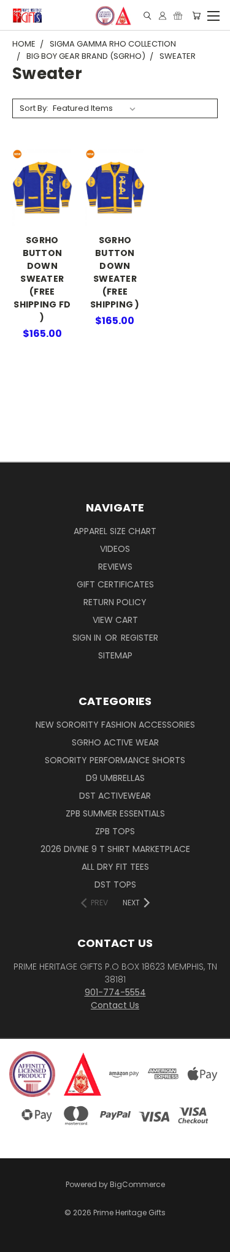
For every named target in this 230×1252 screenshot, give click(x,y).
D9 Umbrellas (115, 778)
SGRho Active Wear (115, 742)
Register (139, 638)
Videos (115, 549)
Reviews (115, 566)
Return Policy (115, 602)
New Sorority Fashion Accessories (115, 724)
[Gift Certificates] (178, 15)
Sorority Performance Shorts (115, 760)
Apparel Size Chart (115, 531)
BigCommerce (137, 1184)
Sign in (88, 638)
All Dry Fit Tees (115, 867)
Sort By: (34, 108)
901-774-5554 (115, 992)
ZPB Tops (115, 831)
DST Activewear (115, 796)
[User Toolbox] (162, 15)
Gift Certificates (115, 584)
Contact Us (115, 1005)
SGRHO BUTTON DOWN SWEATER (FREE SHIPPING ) (115, 272)
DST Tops (115, 884)
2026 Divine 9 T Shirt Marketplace (115, 849)
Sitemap (115, 655)
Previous (19, 1230)
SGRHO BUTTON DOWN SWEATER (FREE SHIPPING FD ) (42, 278)
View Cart (115, 620)
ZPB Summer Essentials (115, 813)
